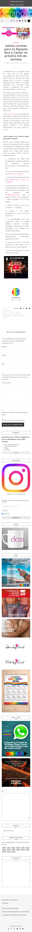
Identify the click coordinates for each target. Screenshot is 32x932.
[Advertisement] (16, 806)
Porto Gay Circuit (17, 5)
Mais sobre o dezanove (10, 900)
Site (3, 364)
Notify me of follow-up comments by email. (15, 414)
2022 (4, 852)
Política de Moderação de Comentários (15, 912)
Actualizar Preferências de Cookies (14, 915)
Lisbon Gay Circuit (17, 1)
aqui (15, 127)
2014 (22, 848)
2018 (13, 850)
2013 (18, 848)
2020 (23, 850)
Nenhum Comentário (20, 63)
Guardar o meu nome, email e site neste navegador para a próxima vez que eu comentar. (16, 377)
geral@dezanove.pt (12, 195)
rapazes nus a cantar (19, 315)
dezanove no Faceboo (15, 174)
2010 (4, 848)
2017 (8, 850)
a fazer (16, 42)
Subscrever (16, 517)
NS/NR (7, 449)
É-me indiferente (11, 446)
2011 (8, 848)
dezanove (16, 298)
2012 (13, 848)
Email (4, 355)
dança (5, 313)
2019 (18, 850)
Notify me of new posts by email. (13, 420)
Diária (5, 510)
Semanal (6, 514)
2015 (27, 848)
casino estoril (6, 310)
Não (6, 448)
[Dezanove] (16, 12)
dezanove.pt (12, 114)
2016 (4, 850)
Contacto (5, 903)
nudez (18, 313)
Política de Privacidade (10, 908)
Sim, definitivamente (12, 445)
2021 (27, 850)
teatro (5, 318)
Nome (4, 347)
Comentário (6, 383)
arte (4, 308)
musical (11, 313)
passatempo (6, 315)
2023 (8, 852)
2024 (13, 852)
